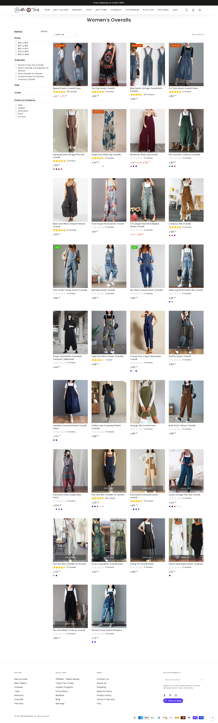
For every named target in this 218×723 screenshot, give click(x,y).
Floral (20, 114)
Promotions (62, 691)
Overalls (20, 60)
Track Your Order (65, 683)
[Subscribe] (202, 680)
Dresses (18, 687)
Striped (21, 108)
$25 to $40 (22, 43)
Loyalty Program (64, 687)
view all (44, 31)
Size (17, 85)
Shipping (101, 687)
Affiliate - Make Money (68, 679)
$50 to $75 (22, 48)
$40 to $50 (22, 45)
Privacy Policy (104, 695)
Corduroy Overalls (26, 79)
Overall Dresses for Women (30, 76)
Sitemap (60, 703)
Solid (19, 105)
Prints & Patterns (25, 100)
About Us (101, 683)
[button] (186, 10)
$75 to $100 (23, 51)
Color (18, 92)
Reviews (60, 695)
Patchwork (22, 111)
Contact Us (103, 679)
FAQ (99, 703)
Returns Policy (104, 691)
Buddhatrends (27, 716)
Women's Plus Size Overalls (30, 65)
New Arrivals (21, 679)
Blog (58, 699)
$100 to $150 (23, 54)
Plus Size (18, 703)
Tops (17, 691)
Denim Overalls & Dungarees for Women (33, 69)
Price (18, 38)
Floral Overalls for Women (30, 73)
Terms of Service (106, 699)
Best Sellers (20, 683)
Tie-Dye (21, 116)
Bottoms (18, 695)
